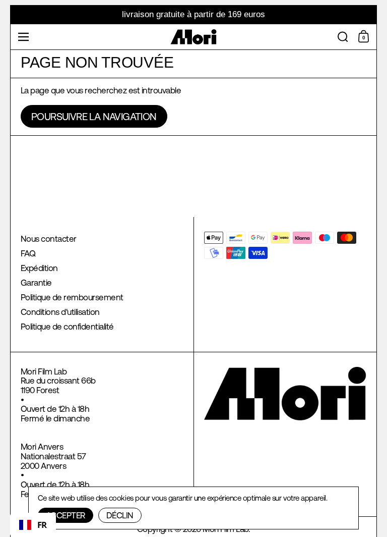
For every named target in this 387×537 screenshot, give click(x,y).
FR (42, 524)
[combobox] (33, 525)
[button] (343, 37)
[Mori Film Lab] (194, 36)
